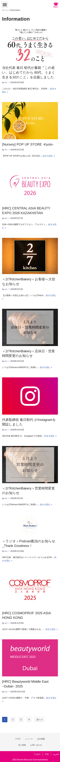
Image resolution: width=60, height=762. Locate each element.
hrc (6, 82)
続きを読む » (49, 156)
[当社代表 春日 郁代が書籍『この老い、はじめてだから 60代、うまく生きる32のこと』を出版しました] (30, 44)
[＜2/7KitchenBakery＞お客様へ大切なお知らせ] (30, 256)
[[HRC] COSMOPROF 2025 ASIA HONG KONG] (30, 589)
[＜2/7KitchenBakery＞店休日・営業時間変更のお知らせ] (30, 327)
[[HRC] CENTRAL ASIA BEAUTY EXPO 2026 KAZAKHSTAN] (30, 184)
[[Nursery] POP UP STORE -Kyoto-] (30, 120)
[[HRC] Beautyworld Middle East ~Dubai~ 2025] (30, 658)
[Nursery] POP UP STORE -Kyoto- (28, 144)
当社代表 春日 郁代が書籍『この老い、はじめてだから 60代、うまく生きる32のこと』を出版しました (28, 72)
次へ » (39, 719)
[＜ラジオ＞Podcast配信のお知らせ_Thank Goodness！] (30, 525)
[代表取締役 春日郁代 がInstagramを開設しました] (30, 396)
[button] (4, 4)
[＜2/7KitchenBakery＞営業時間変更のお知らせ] (30, 464)
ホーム (5, 10)
